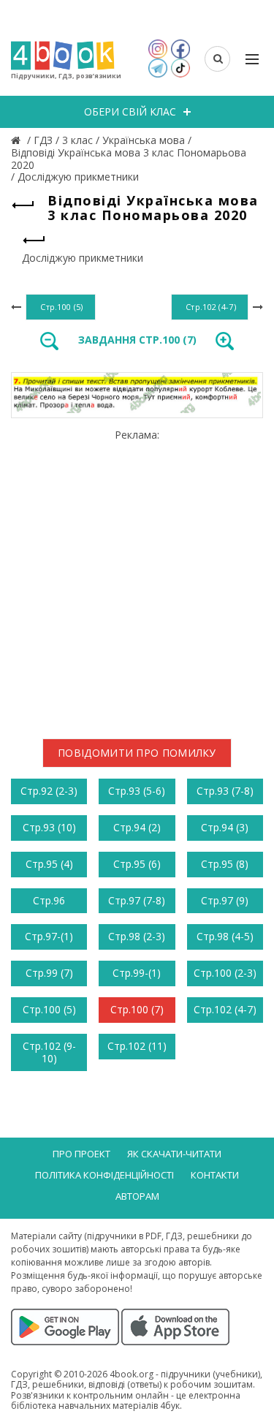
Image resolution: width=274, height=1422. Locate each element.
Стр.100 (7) (137, 1009)
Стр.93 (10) (49, 827)
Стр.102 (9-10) (49, 1052)
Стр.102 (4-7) (225, 1009)
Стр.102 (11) (137, 1046)
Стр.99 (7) (49, 973)
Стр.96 (49, 900)
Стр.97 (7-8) (136, 900)
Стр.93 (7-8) (225, 791)
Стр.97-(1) (49, 936)
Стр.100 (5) (49, 1009)
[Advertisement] (137, 578)
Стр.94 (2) (137, 827)
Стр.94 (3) (224, 827)
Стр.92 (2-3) (48, 791)
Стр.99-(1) (137, 973)
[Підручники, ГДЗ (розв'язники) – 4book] (17, 140)
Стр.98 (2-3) (136, 936)
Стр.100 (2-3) (225, 973)
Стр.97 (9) (224, 900)
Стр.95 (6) (137, 864)
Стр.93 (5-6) (136, 791)
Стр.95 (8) (224, 864)
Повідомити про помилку (137, 753)
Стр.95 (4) (49, 864)
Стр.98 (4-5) (225, 936)
